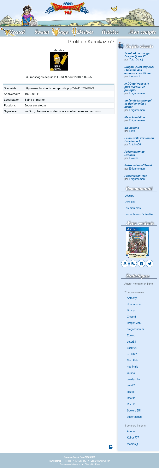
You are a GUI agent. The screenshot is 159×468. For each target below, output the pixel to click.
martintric (132, 366)
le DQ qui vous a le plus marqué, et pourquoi (136, 87)
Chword (131, 316)
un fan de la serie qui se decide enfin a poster (138, 103)
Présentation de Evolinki (134, 153)
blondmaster (134, 304)
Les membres (132, 208)
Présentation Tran (135, 175)
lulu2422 (132, 354)
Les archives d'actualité (138, 214)
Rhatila (131, 398)
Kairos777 (133, 437)
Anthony (132, 297)
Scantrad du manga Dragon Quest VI (136, 55)
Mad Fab (132, 360)
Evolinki (134, 158)
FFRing (67, 461)
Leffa (132, 130)
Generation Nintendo (70, 464)
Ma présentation (134, 117)
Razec (131, 391)
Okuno (131, 373)
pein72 (131, 385)
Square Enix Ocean (100, 461)
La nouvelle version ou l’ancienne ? (139, 140)
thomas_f (134, 76)
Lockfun (131, 347)
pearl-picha (133, 379)
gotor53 (131, 341)
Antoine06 (135, 144)
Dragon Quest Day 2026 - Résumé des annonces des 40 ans (139, 70)
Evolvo (131, 335)
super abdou (134, 416)
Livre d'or (129, 201)
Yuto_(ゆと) (136, 59)
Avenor (131, 431)
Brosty (131, 310)
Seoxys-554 (134, 410)
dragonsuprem (135, 329)
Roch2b (131, 404)
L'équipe (129, 195)
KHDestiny (80, 461)
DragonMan (134, 322)
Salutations (131, 127)
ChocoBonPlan (92, 464)
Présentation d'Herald (138, 165)
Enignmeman (137, 93)
